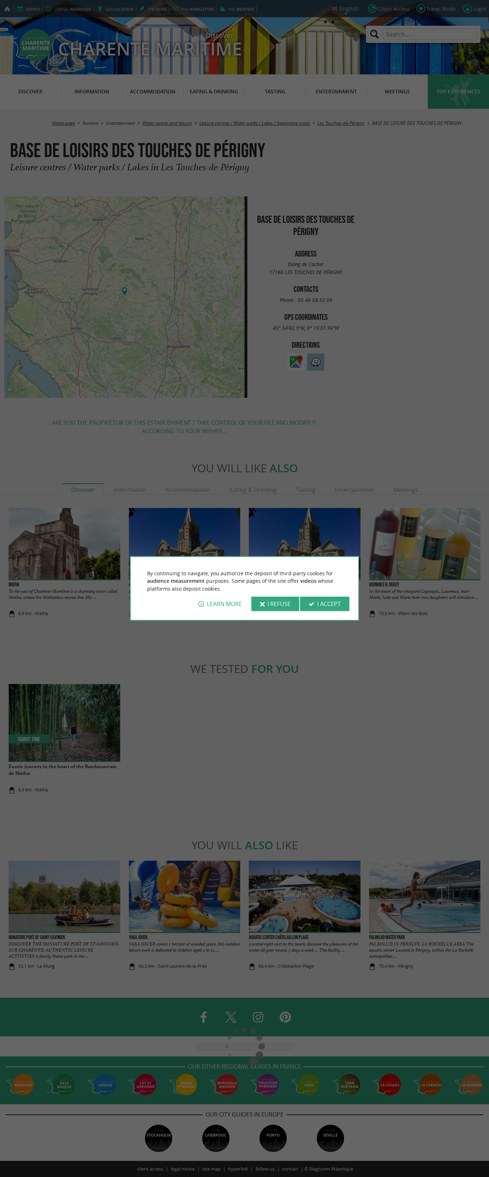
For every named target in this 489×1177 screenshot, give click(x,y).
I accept (329, 604)
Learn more (224, 604)
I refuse (279, 604)
